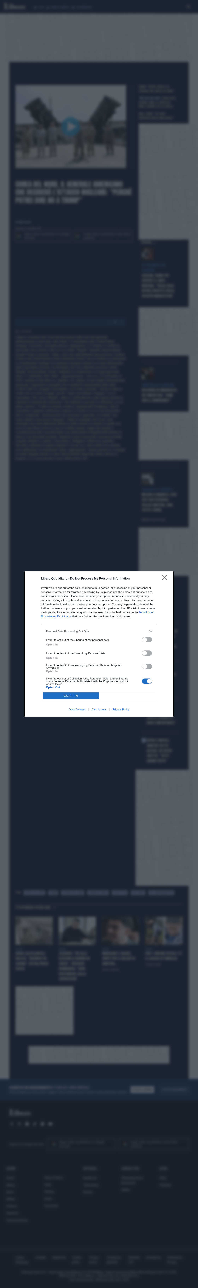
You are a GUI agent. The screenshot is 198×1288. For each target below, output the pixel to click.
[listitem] (99, 631)
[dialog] (99, 644)
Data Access (99, 709)
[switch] (147, 639)
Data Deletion (77, 709)
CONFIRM (71, 695)
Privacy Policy (121, 709)
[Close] (166, 578)
